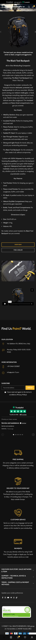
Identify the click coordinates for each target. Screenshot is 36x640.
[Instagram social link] (5, 597)
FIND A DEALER (18, 250)
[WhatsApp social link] (13, 597)
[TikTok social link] (16, 597)
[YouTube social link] (8, 597)
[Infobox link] (18, 458)
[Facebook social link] (3, 597)
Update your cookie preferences (12, 593)
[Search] (29, 7)
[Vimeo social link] (11, 597)
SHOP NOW (18, 244)
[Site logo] (18, 7)
